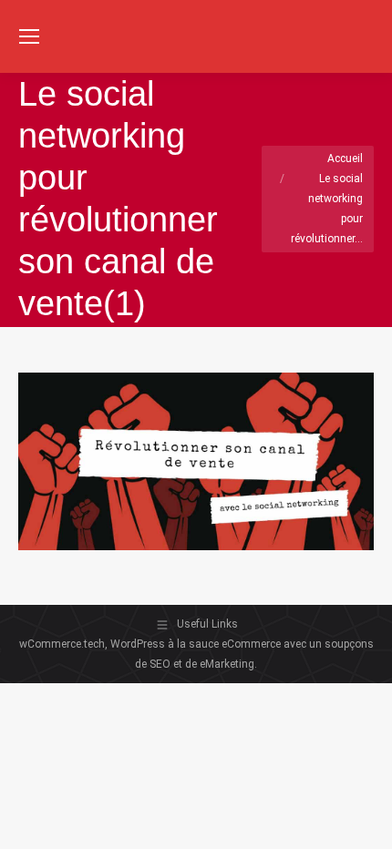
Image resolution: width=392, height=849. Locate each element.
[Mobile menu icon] (29, 36)
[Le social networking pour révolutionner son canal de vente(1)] (196, 461)
